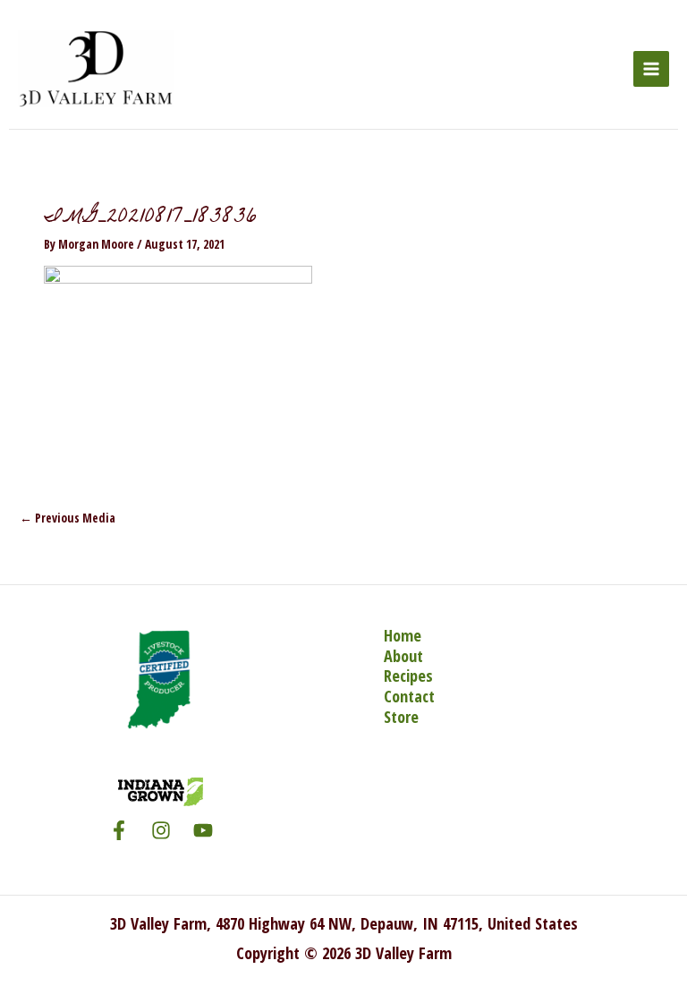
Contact (409, 696)
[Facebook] (119, 830)
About (403, 656)
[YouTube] (203, 830)
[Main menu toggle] (651, 69)
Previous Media (67, 517)
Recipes (408, 676)
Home (402, 635)
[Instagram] (161, 830)
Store (401, 717)
